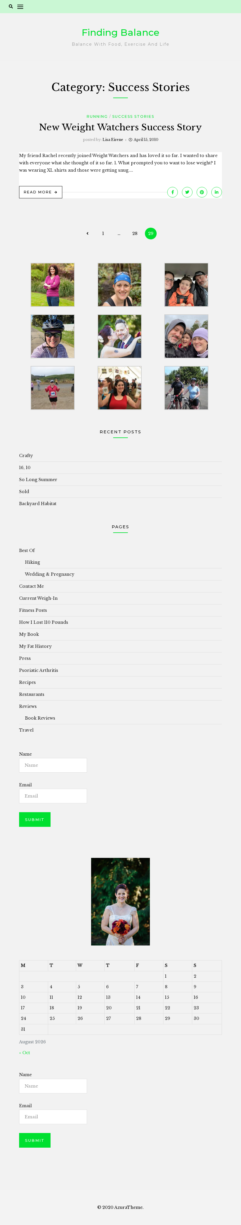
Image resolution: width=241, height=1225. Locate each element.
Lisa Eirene (113, 139)
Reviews (28, 706)
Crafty (26, 455)
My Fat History (35, 646)
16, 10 (25, 467)
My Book (29, 634)
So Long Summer (38, 479)
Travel (26, 730)
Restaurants (31, 694)
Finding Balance (120, 32)
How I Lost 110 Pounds (43, 622)
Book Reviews (40, 718)
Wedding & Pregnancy (49, 574)
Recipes (27, 682)
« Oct (24, 1052)
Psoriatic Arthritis (38, 670)
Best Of (27, 550)
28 (135, 233)
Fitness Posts (33, 610)
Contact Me (31, 586)
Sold (24, 491)
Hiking (32, 562)
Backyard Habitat (37, 503)
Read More (38, 192)
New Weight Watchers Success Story (120, 127)
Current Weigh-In (38, 598)
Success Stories (133, 116)
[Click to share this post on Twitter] (187, 192)
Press (25, 658)
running (97, 116)
